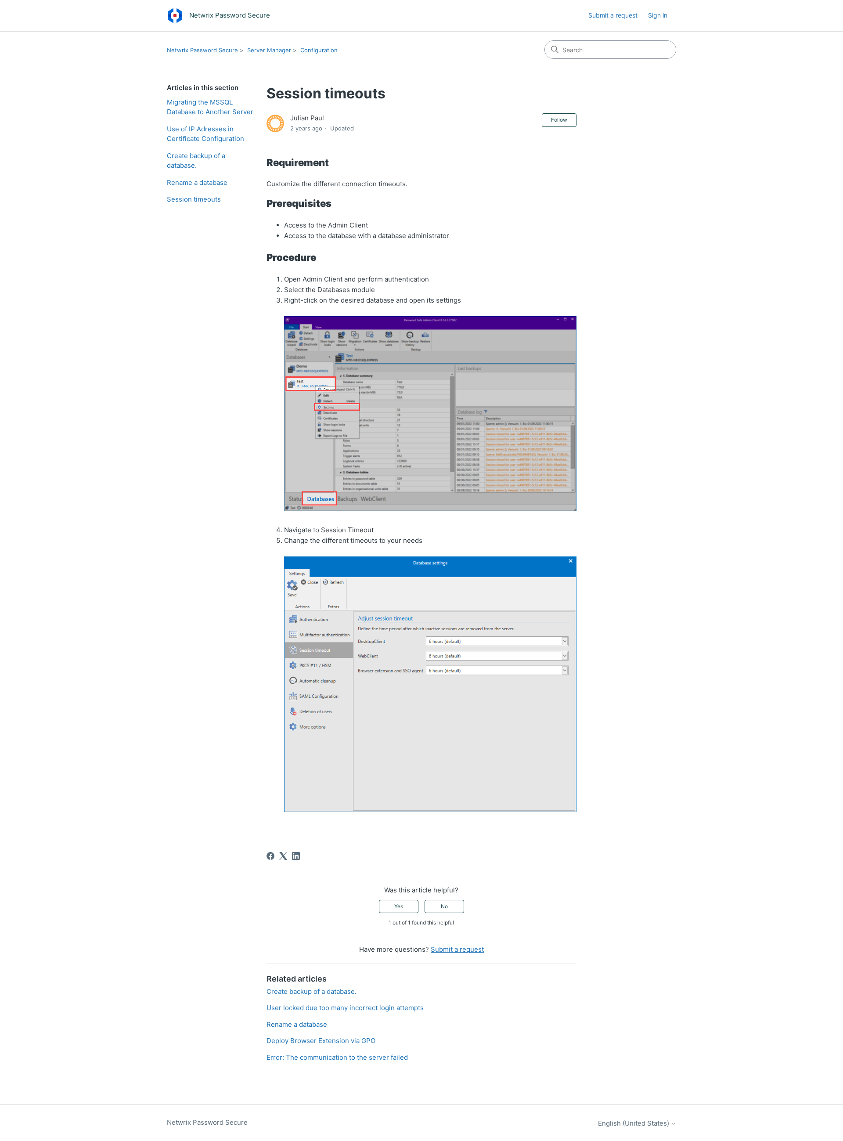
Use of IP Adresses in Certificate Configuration (205, 134)
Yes (398, 906)
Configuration (319, 50)
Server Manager (269, 50)
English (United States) (634, 1123)
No (444, 906)
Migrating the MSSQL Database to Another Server (210, 107)
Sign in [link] (657, 15)
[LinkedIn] (296, 856)
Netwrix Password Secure (202, 50)
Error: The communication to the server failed (337, 1057)
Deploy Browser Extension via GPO (321, 1040)
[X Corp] (283, 856)
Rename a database (197, 182)
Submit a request (613, 15)
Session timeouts (194, 199)
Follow (559, 119)
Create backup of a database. (196, 161)
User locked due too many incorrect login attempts (345, 1008)
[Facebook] (270, 856)
